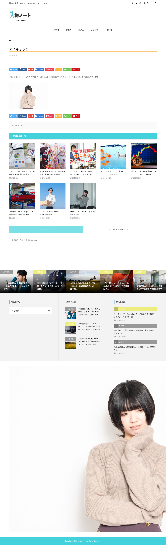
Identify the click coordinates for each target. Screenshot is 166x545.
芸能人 (68, 30)
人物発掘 (94, 30)
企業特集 (108, 30)
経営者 (56, 30)
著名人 (81, 30)
